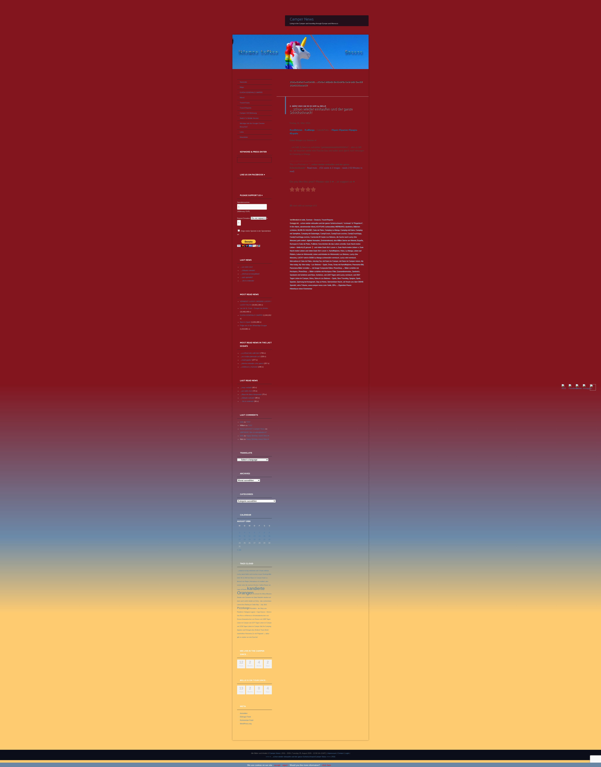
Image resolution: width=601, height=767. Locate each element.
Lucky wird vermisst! (348, 257)
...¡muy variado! (246, 387)
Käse (342, 251)
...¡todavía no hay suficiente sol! (247, 570)
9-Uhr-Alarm (294, 226)
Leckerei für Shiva (260, 594)
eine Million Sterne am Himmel (345, 240)
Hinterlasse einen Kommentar (301, 288)
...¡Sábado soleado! (247, 398)
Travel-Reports (327, 220)
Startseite (243, 82)
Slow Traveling (342, 278)
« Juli (239, 550)
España (294, 133)
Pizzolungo (243, 608)
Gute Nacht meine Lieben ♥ (348, 247)
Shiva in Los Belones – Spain (325, 278)
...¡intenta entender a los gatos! (251, 363)
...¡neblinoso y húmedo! (249, 367)
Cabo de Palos (318, 230)
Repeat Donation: (243, 218)
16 (269, 536)
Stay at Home (321, 282)
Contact (341, 753)
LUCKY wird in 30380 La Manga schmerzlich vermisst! (318, 257)
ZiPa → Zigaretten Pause (341, 285)
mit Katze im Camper (330, 261)
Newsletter (244, 137)
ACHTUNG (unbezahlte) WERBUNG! (330, 226)
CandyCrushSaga (354, 233)
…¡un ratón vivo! (246, 267)
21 (259, 539)
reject (285, 765)
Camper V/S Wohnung (248, 113)
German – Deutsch (313, 220)
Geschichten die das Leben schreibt (332, 244)
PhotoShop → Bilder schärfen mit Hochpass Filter (317, 271)
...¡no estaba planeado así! (250, 356)
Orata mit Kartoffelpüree (342, 264)
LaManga (310, 130)
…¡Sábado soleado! (247, 270)
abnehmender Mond (307, 226)
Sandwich (355, 271)
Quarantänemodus (344, 271)
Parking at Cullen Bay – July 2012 (256, 604)
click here (326, 765)
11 (244, 536)
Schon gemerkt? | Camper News (252, 429)
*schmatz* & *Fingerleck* (352, 223)
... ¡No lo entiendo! (247, 401)
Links (242, 132)
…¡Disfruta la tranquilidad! (249, 274)
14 (259, 536)
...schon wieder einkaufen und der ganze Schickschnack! (320, 223)
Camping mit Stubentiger (310, 233)
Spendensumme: (243, 202)
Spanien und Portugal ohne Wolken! (248, 630)
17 (240, 539)
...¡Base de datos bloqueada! (251, 394)
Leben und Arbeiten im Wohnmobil (325, 254)
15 (264, 536)
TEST (248, 422)
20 (254, 539)
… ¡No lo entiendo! (247, 281)
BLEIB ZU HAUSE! (305, 230)
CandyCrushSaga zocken (299, 237)
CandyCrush (325, 233)
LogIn (347, 753)
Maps (242, 87)
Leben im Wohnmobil (304, 254)
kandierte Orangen (251, 590)
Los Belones (344, 254)
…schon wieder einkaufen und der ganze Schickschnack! (321, 110)
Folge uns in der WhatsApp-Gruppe (253, 325)
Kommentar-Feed (246, 720)
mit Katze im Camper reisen (349, 261)
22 (264, 539)
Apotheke (348, 226)
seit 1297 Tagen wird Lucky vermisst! (338, 275)
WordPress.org (246, 724)
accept (277, 765)
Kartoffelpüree (334, 251)
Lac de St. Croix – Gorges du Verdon (254, 308)
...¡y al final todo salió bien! (250, 353)
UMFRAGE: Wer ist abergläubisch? (253, 432)
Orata (330, 264)
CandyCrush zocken (339, 233)
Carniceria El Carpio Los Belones (322, 237)
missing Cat (317, 261)
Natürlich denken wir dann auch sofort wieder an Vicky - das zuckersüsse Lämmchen (254, 601)
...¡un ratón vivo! (246, 391)
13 (254, 536)
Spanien (344, 130)
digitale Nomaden (313, 240)
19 (249, 539)
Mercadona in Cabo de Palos (301, 261)
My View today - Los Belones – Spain (313, 264)
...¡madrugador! (246, 360)
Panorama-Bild (357, 264)
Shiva (311, 278)
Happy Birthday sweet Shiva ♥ (257, 436)
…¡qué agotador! (246, 277)
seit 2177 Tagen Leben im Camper (260, 623)
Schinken (319, 275)
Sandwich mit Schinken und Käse (302, 275)
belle (323, 106)
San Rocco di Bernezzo (244, 615)
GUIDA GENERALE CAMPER (251, 92)
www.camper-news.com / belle (319, 285)
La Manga (349, 251)
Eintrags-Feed (245, 717)
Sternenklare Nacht (334, 282)
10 (240, 536)
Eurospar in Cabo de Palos (300, 244)
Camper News (302, 19)
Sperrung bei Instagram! (306, 282)
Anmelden (243, 713)
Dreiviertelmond (327, 240)
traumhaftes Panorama (244, 633)
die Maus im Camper (255, 578)
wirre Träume (302, 285)
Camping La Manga (332, 230)
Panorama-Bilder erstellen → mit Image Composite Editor (311, 268)
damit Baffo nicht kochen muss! (251, 574)
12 (249, 536)
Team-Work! (265, 630)
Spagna (353, 130)
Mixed (242, 97)
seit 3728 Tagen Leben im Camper (248, 626)
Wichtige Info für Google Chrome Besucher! (252, 125)
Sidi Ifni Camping (265, 626)
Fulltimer (314, 244)
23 (269, 539)
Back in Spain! (245, 322)
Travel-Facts (245, 103)
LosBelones (296, 130)
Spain (335, 130)
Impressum (332, 753)
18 (245, 539)
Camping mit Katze (347, 230)
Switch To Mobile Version (249, 118)
